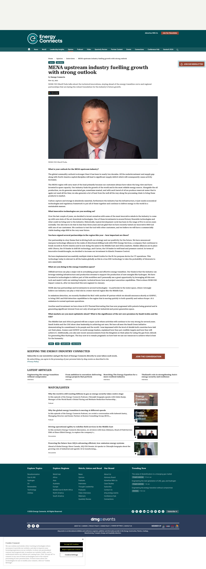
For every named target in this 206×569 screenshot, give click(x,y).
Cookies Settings (117, 526)
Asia (54, 480)
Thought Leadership (86, 487)
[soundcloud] (159, 511)
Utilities (30, 493)
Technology (31, 490)
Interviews (70, 58)
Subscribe (107, 487)
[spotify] (155, 511)
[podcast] (151, 511)
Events (128, 49)
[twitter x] (140, 511)
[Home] (29, 49)
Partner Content (117, 49)
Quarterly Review (101, 49)
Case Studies (109, 484)
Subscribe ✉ (172, 511)
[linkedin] (144, 511)
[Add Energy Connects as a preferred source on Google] (53, 93)
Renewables (31, 487)
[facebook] (133, 511)
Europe (55, 487)
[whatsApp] (163, 511)
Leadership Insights (57, 49)
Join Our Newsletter (170, 33)
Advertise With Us (151, 33)
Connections (139, 49)
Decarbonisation (33, 474)
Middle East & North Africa (63, 490)
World (44, 49)
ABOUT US (77, 526)
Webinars (82, 496)
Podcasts (82, 490)
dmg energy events (111, 493)
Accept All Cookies (71, 544)
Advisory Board (110, 477)
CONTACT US (128, 526)
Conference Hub (153, 49)
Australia (56, 484)
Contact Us (108, 490)
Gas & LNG (31, 477)
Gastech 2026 (168, 49)
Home (50, 58)
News (36, 49)
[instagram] (136, 511)
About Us (107, 474)
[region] (44, 551)
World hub (57, 474)
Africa (55, 477)
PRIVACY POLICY (94, 526)
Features (81, 480)
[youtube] (148, 511)
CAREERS (85, 526)
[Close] (82, 539)
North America (58, 493)
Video (89, 49)
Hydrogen (31, 480)
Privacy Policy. (33, 362)
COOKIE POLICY (105, 526)
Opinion (70, 49)
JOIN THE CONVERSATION (148, 356)
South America (58, 496)
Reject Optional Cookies (71, 549)
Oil (28, 484)
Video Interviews (84, 493)
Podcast (80, 49)
